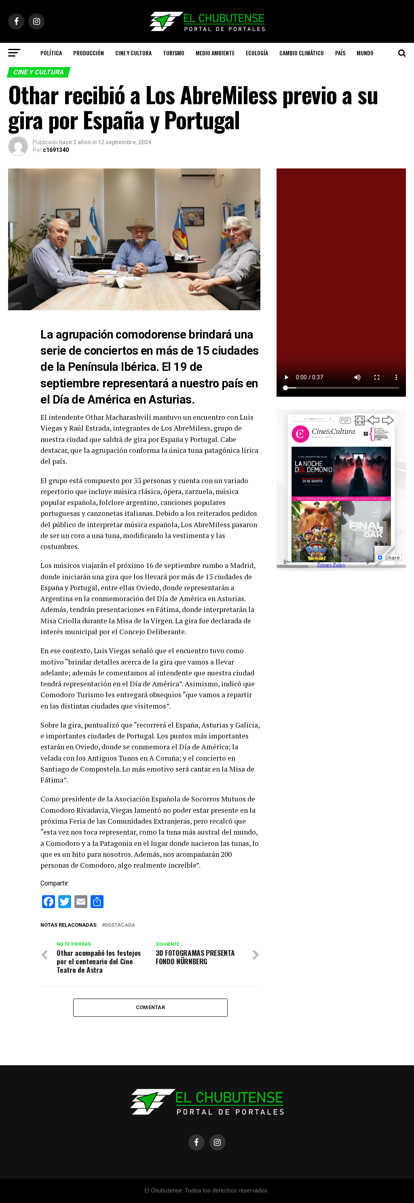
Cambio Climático (301, 52)
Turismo (173, 52)
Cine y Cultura (133, 52)
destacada (120, 925)
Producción (88, 52)
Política (51, 52)
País (340, 52)
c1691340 (56, 150)
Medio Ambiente (215, 52)
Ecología (257, 52)
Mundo (365, 52)
